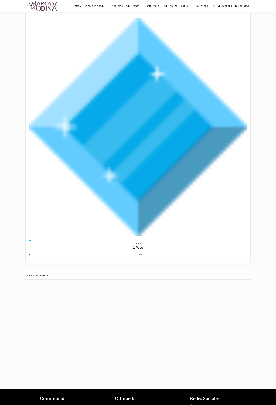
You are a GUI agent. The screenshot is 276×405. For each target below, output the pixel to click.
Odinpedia (132, 6)
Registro (243, 6)
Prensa (185, 6)
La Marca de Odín (95, 6)
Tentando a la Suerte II (38, 275)
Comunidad (152, 6)
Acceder (226, 6)
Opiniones (170, 6)
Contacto (201, 6)
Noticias (117, 6)
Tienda (76, 6)
